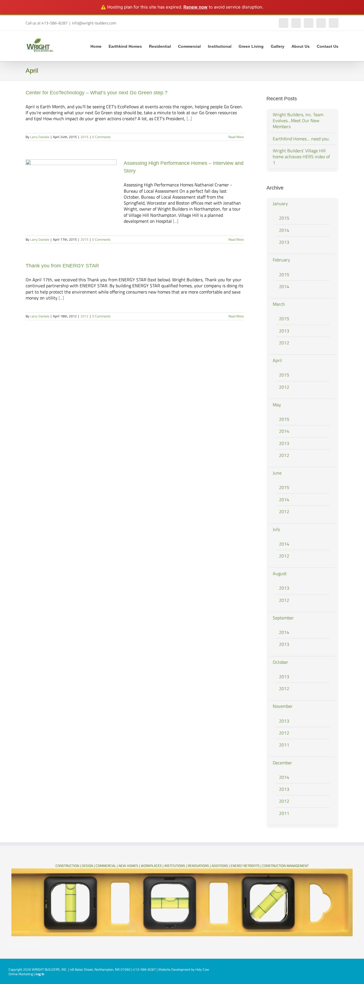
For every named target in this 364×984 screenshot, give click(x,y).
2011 (284, 744)
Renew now (195, 7)
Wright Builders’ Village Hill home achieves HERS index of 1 (301, 156)
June (277, 472)
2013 (284, 242)
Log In (40, 974)
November (283, 706)
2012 (84, 316)
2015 (84, 137)
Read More (236, 137)
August (280, 573)
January (280, 203)
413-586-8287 (144, 969)
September (283, 617)
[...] (189, 118)
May (277, 404)
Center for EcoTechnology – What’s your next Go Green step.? (96, 92)
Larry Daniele (39, 137)
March (279, 304)
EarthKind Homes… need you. (301, 138)
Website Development (174, 969)
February (281, 259)
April (277, 360)
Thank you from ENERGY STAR (62, 266)
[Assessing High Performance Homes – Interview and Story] (71, 188)
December (282, 762)
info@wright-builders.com (94, 23)
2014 (284, 230)
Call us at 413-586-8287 (47, 23)
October (280, 662)
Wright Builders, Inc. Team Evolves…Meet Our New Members (298, 120)
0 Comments (101, 137)
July (276, 529)
